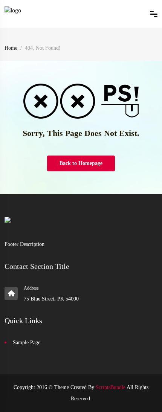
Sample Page (26, 342)
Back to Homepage (81, 163)
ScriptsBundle (110, 387)
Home (11, 48)
